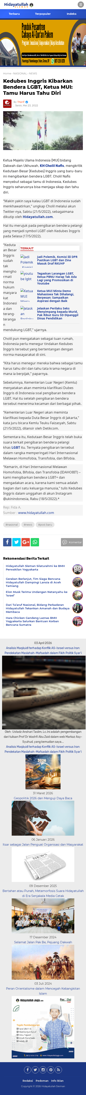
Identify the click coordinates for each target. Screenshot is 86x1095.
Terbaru (14, 13)
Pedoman (42, 1080)
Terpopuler (43, 13)
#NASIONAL (12, 524)
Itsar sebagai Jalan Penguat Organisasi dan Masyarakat (43, 844)
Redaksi (28, 1080)
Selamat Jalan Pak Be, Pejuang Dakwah (43, 942)
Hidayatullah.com (38, 216)
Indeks (71, 13)
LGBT (16, 447)
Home (7, 73)
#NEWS (28, 524)
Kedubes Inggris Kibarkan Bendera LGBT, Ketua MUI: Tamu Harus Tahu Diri (38, 87)
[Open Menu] (81, 4)
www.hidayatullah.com (36, 512)
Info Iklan (57, 1080)
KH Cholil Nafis (52, 166)
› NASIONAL (19, 73)
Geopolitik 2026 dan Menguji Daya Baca (43, 798)
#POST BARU (45, 524)
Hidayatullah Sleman (53, 1086)
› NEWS (32, 73)
